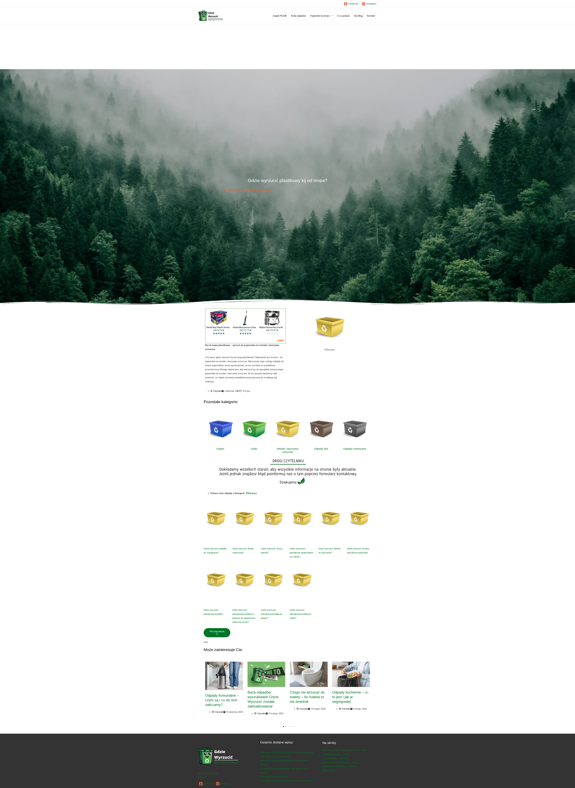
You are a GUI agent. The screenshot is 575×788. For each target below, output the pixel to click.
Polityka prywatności (208, 773)
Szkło (254, 448)
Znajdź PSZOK (280, 16)
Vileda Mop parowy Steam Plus (245, 327)
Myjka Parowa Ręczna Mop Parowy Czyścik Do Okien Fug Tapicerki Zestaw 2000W (272, 327)
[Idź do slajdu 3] (286, 726)
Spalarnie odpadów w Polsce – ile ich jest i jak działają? (224, 697)
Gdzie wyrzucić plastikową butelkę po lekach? (272, 614)
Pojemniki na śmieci (320, 16)
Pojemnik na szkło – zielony (336, 754)
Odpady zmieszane (354, 448)
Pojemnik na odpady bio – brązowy (339, 766)
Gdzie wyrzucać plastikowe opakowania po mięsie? (301, 552)
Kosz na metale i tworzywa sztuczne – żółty (344, 750)
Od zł (219, 330)
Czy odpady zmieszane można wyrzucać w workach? (286, 780)
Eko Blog (358, 16)
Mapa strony (328, 770)
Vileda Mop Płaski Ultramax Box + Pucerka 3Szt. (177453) (218, 327)
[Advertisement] (287, 47)
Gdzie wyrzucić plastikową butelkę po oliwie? (300, 614)
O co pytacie (343, 16)
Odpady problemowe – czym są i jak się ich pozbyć (350, 697)
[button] (217, 632)
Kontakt (371, 16)
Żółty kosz (251, 493)
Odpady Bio (321, 448)
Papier (220, 448)
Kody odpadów (298, 16)
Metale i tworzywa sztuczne (287, 450)
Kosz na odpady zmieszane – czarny (340, 762)
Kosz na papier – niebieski (335, 758)
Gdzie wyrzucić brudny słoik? (274, 776)
